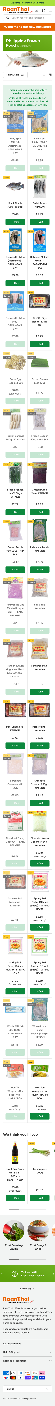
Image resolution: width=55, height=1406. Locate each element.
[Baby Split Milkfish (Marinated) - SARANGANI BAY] (15, 122)
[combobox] (27, 18)
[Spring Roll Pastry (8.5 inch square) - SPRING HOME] (40, 946)
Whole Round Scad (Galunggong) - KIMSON (39, 1032)
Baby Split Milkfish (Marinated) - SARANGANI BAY (15, 145)
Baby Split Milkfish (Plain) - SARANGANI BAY (40, 144)
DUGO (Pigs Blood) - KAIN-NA (40, 322)
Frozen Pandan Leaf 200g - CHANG (15, 493)
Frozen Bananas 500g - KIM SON (15, 437)
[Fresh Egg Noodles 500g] (15, 362)
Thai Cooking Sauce (14, 1247)
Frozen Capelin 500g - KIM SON (39, 437)
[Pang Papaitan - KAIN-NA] (40, 649)
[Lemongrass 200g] (40, 1152)
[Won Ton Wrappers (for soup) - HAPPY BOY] (40, 1071)
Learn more (38, 2)
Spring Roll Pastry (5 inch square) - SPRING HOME (15, 968)
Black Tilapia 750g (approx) (15, 205)
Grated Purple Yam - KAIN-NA (39, 491)
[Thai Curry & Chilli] (38, 1230)
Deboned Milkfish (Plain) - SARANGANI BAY (39, 262)
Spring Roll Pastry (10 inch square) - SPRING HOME (40, 904)
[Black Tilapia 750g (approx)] (15, 186)
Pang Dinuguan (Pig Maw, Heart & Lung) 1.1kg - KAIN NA (15, 671)
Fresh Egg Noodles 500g (15, 381)
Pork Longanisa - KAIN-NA (15, 728)
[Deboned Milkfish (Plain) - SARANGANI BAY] (40, 240)
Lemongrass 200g (39, 1171)
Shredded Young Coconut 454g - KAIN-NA (40, 842)
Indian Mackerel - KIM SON (39, 549)
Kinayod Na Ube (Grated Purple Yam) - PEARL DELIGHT (15, 610)
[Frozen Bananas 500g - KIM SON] (15, 419)
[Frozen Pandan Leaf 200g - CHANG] (15, 473)
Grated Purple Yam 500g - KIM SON (15, 551)
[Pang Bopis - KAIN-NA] (40, 588)
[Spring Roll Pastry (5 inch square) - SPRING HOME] (15, 946)
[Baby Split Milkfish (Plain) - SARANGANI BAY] (40, 122)
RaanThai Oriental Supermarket (23, 1399)
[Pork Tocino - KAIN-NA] (40, 710)
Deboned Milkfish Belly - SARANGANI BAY (15, 323)
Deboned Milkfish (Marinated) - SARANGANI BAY (15, 262)
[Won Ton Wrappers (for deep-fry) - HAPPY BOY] (15, 1071)
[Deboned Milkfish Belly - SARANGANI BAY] (15, 301)
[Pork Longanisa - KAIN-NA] (15, 710)
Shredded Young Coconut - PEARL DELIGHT (15, 842)
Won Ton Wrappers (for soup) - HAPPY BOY (39, 1093)
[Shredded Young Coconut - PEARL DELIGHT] (15, 821)
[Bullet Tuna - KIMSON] (40, 186)
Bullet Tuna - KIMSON (40, 205)
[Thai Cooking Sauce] (13, 1230)
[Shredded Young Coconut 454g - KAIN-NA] (40, 821)
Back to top (26, 1288)
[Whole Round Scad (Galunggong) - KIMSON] (40, 1009)
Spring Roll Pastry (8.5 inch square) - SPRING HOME (40, 968)
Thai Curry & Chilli (38, 1247)
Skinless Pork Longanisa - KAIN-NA (15, 902)
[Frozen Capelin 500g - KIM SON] (40, 419)
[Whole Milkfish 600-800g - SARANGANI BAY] (15, 1009)
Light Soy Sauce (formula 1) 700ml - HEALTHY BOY (15, 1174)
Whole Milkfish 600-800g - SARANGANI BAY (15, 1032)
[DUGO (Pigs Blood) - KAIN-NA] (40, 301)
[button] (43, 10)
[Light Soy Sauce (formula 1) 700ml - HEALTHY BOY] (15, 1152)
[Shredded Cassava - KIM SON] (15, 764)
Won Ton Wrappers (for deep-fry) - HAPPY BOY (15, 1093)
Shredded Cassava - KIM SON (15, 784)
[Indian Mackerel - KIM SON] (40, 530)
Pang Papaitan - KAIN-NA (40, 667)
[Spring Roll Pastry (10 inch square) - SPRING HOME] (40, 882)
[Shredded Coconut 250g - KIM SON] (40, 764)
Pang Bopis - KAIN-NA (40, 606)
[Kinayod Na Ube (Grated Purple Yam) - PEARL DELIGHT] (15, 588)
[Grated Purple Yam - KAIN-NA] (40, 473)
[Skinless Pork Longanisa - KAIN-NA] (15, 882)
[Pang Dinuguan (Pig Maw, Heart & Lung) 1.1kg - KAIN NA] (15, 649)
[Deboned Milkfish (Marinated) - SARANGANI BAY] (15, 240)
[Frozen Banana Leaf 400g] (40, 362)
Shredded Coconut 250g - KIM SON (40, 784)
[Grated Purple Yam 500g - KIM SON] (15, 530)
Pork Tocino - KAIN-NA (39, 728)
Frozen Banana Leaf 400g (40, 381)
